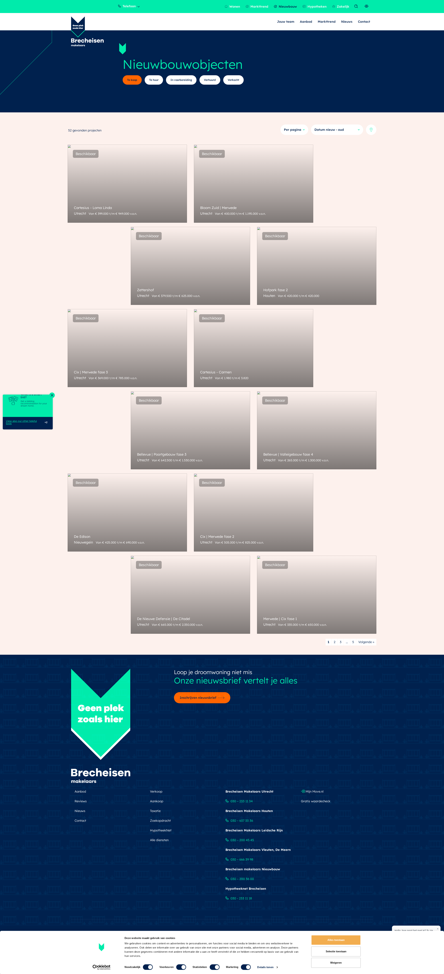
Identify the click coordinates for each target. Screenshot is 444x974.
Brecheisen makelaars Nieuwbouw (252, 869)
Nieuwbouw (287, 6)
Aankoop (156, 801)
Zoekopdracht (160, 821)
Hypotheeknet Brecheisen (245, 889)
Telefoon (129, 6)
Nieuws (346, 22)
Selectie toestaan (336, 951)
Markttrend (259, 6)
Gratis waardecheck (315, 801)
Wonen (234, 6)
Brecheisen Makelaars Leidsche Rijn (254, 830)
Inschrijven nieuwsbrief (198, 698)
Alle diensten (159, 840)
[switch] (181, 967)
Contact (364, 22)
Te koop (132, 80)
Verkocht (233, 80)
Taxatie (155, 811)
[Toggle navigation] (357, 6)
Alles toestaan (336, 939)
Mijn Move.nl (314, 791)
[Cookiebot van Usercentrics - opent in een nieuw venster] (101, 967)
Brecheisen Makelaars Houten (249, 811)
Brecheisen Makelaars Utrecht (249, 791)
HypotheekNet (161, 830)
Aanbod (306, 22)
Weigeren (336, 962)
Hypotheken (317, 6)
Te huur (154, 80)
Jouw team (285, 22)
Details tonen (265, 967)
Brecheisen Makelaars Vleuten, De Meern (258, 850)
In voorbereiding (181, 80)
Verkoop (156, 791)
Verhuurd (210, 80)
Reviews (81, 801)
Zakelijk (342, 6)
